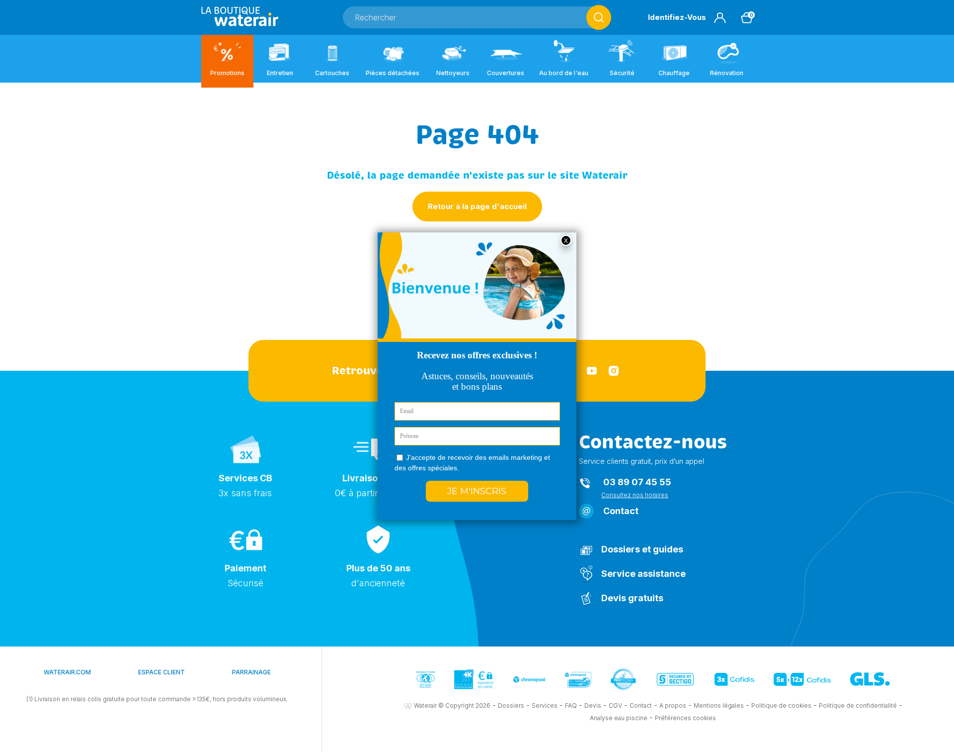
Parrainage (251, 672)
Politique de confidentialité (858, 705)
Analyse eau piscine (618, 718)
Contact (620, 511)
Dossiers (511, 705)
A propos (672, 705)
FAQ (571, 705)
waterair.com (67, 672)
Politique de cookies (781, 705)
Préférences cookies (685, 718)
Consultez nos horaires (634, 495)
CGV (615, 705)
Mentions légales (719, 705)
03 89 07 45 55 (637, 482)
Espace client (161, 672)
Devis (592, 705)
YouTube (591, 370)
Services (544, 705)
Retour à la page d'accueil (477, 206)
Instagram (613, 370)
